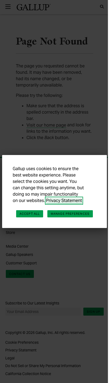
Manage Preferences (70, 214)
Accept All (30, 214)
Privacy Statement (64, 200)
